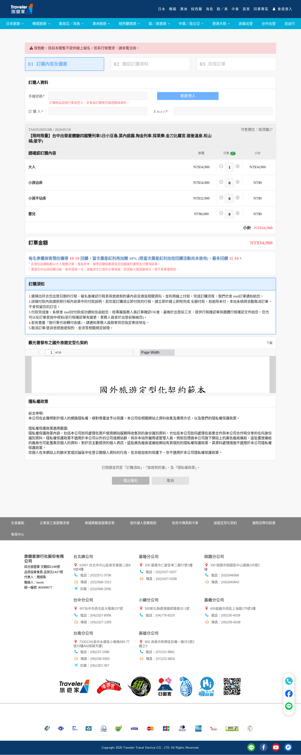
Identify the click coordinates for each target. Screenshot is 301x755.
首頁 (246, 9)
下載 (269, 343)
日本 (161, 9)
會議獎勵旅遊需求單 (100, 523)
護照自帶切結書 (263, 523)
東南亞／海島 (70, 23)
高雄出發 (246, 23)
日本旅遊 (13, 23)
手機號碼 (35, 96)
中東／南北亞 (190, 23)
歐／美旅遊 (158, 23)
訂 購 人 (34, 111)
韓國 (173, 9)
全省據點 (17, 523)
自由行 (289, 23)
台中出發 (269, 23)
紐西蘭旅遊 (128, 23)
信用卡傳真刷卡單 (185, 523)
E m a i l (159, 111)
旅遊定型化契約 (225, 523)
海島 (209, 9)
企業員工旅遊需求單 (54, 523)
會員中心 (17, 534)
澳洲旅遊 (99, 23)
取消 (170, 480)
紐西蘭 (196, 9)
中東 (235, 9)
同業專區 (261, 9)
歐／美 (222, 9)
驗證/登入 (187, 96)
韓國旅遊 (39, 23)
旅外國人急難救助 (143, 523)
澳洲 (184, 9)
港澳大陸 (219, 23)
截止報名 (131, 480)
